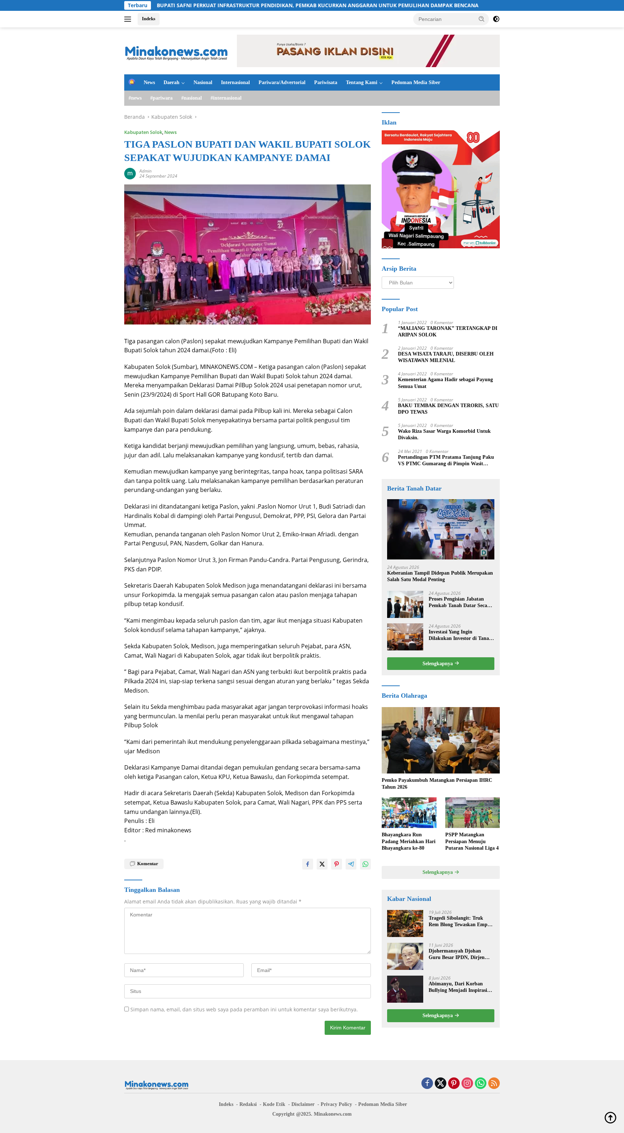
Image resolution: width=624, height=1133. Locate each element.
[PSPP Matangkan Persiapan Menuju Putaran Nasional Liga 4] (472, 812)
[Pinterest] (454, 1083)
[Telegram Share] (351, 864)
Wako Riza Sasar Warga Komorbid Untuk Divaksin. (444, 434)
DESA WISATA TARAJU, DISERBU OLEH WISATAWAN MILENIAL (446, 357)
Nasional (203, 82)
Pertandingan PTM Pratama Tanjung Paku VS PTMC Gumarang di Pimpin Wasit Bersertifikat (446, 460)
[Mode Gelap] (496, 19)
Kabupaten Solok (143, 132)
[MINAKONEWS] (176, 50)
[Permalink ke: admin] (130, 173)
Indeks (148, 18)
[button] (481, 19)
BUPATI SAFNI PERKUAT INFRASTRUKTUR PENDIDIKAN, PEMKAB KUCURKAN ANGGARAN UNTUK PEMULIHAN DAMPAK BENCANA (271, 5)
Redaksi (248, 1104)
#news (135, 98)
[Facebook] (427, 1083)
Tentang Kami (361, 82)
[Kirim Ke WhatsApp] (365, 864)
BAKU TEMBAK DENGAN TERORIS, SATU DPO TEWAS (448, 409)
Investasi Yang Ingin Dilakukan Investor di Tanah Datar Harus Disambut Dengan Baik (460, 635)
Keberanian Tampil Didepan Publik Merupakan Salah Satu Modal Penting (440, 576)
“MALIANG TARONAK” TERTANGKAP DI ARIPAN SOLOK (447, 331)
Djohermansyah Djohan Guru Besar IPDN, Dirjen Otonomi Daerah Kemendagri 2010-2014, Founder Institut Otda (461, 954)
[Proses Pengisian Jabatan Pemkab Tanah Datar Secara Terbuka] (405, 604)
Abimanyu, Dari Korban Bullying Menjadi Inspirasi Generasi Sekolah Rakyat (458, 987)
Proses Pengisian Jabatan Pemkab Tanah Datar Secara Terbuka (460, 602)
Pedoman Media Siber (415, 82)
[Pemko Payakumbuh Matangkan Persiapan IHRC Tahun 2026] (441, 740)
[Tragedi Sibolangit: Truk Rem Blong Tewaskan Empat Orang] (405, 923)
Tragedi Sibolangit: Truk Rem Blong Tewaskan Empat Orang (460, 921)
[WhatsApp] (480, 1083)
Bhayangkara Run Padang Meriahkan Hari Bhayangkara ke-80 (409, 841)
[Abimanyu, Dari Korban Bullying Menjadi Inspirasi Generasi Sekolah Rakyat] (405, 989)
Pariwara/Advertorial (282, 82)
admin (145, 171)
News (149, 82)
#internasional (226, 98)
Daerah (171, 82)
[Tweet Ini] (322, 864)
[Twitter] (440, 1083)
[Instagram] (467, 1083)
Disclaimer (303, 1104)
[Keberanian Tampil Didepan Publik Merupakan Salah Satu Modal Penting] (440, 529)
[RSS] (494, 1083)
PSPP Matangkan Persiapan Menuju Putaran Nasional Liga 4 (472, 841)
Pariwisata (325, 82)
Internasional (235, 82)
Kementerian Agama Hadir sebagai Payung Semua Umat (445, 383)
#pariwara (161, 98)
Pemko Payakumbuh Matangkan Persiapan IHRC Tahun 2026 (437, 783)
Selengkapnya (438, 663)
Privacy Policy (336, 1104)
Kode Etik (274, 1104)
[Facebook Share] (307, 864)
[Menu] (129, 19)
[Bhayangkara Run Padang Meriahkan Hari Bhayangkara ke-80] (409, 812)
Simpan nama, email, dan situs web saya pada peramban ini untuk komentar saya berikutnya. (244, 1009)
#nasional (191, 98)
